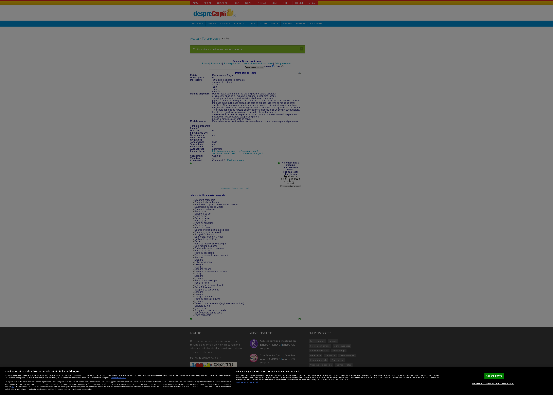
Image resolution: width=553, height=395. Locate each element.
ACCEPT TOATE (494, 376)
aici (13, 387)
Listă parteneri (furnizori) (247, 382)
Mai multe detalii (118, 378)
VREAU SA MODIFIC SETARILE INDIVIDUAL (493, 383)
